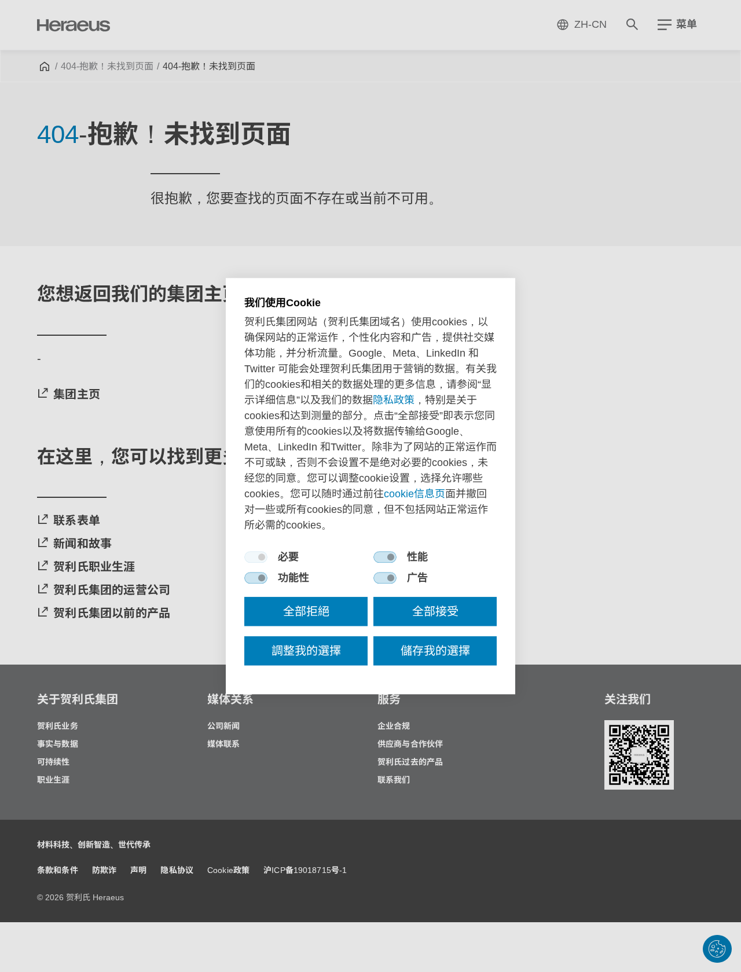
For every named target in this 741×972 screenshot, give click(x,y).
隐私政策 (393, 400)
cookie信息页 (414, 494)
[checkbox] (255, 557)
